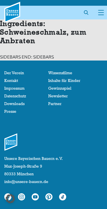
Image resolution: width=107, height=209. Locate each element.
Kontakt (11, 80)
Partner (55, 103)
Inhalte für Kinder (64, 80)
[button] (10, 198)
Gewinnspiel (59, 88)
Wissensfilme (60, 73)
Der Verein (14, 73)
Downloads (14, 103)
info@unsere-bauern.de (26, 181)
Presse (10, 111)
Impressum (14, 88)
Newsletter (58, 96)
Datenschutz (15, 96)
